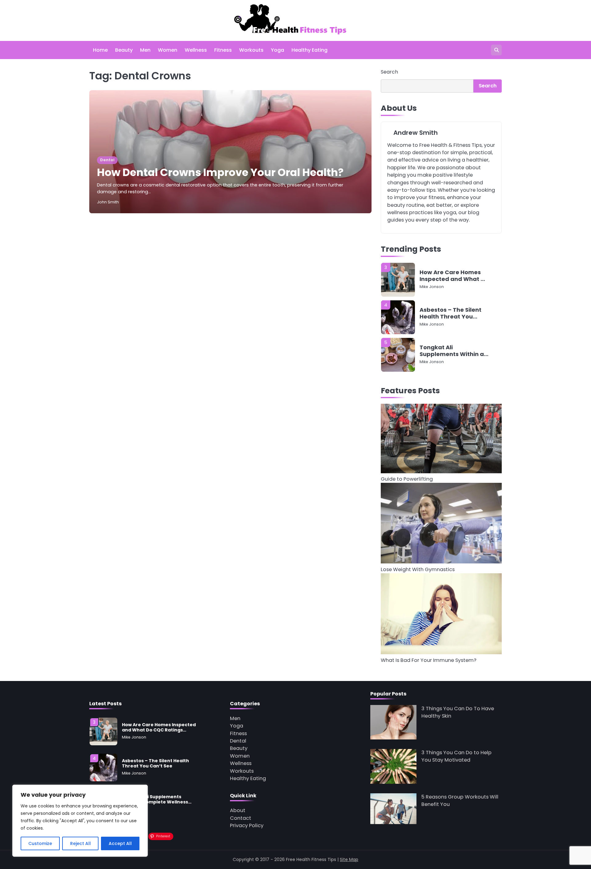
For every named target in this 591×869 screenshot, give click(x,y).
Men (145, 50)
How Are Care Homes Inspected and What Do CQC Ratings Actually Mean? (454, 275)
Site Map (349, 859)
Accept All (120, 843)
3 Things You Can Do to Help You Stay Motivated (456, 756)
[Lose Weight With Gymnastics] (441, 524)
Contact (240, 818)
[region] (80, 821)
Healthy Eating (309, 50)
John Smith (108, 202)
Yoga (277, 50)
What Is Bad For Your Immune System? (428, 660)
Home (100, 50)
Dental (107, 159)
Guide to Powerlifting (407, 479)
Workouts (251, 50)
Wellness (196, 50)
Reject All (80, 843)
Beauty (124, 50)
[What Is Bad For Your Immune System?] (441, 615)
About (237, 810)
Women (167, 50)
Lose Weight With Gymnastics (418, 569)
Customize (40, 843)
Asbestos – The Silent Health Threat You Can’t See (450, 313)
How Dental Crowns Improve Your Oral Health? (220, 172)
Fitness (223, 50)
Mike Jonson (432, 286)
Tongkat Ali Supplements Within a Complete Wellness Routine (452, 350)
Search (389, 71)
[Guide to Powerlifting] (441, 439)
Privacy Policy (246, 825)
